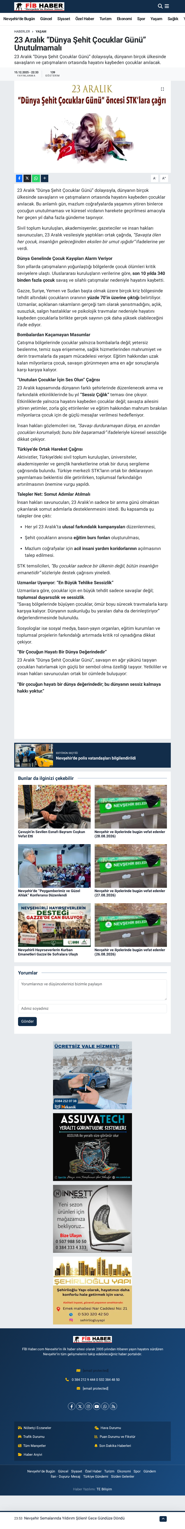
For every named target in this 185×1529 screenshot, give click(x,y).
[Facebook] (71, 1406)
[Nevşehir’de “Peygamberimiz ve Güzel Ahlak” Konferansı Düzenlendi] (54, 865)
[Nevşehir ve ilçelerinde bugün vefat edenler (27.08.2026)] (131, 865)
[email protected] (96, 1371)
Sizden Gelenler (122, 1476)
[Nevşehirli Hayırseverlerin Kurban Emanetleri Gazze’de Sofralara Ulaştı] (54, 924)
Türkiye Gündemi (95, 1476)
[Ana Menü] (167, 6)
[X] (80, 1406)
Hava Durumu (111, 1428)
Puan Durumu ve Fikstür (117, 1437)
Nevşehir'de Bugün (19, 18)
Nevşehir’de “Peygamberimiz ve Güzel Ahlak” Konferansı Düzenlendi (49, 893)
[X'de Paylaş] (27, 178)
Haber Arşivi (33, 1455)
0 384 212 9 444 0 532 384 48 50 (96, 1380)
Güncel (46, 18)
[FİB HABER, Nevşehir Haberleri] (39, 6)
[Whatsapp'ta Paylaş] (36, 178)
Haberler (22, 31)
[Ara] (160, 6)
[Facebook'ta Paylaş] (19, 178)
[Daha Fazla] (44, 178)
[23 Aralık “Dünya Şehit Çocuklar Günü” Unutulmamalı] (92, 127)
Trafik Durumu (33, 1437)
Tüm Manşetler (34, 1446)
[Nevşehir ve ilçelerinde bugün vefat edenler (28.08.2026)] (131, 806)
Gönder (27, 1021)
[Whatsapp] (105, 1406)
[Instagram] (88, 1406)
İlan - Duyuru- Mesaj (65, 1476)
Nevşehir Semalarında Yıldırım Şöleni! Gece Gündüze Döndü (74, 1518)
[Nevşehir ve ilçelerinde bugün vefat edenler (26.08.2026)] (131, 924)
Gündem (149, 1471)
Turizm (105, 18)
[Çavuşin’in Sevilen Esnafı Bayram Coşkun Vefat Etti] (54, 806)
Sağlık (173, 18)
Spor (141, 18)
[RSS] (113, 1406)
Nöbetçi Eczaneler (37, 1428)
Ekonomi (124, 18)
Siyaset (63, 18)
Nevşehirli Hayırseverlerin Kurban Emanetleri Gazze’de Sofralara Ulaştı (48, 952)
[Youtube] (96, 1406)
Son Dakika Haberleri (115, 1446)
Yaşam (156, 18)
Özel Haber (84, 18)
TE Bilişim (104, 1489)
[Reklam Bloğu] (92, 1075)
